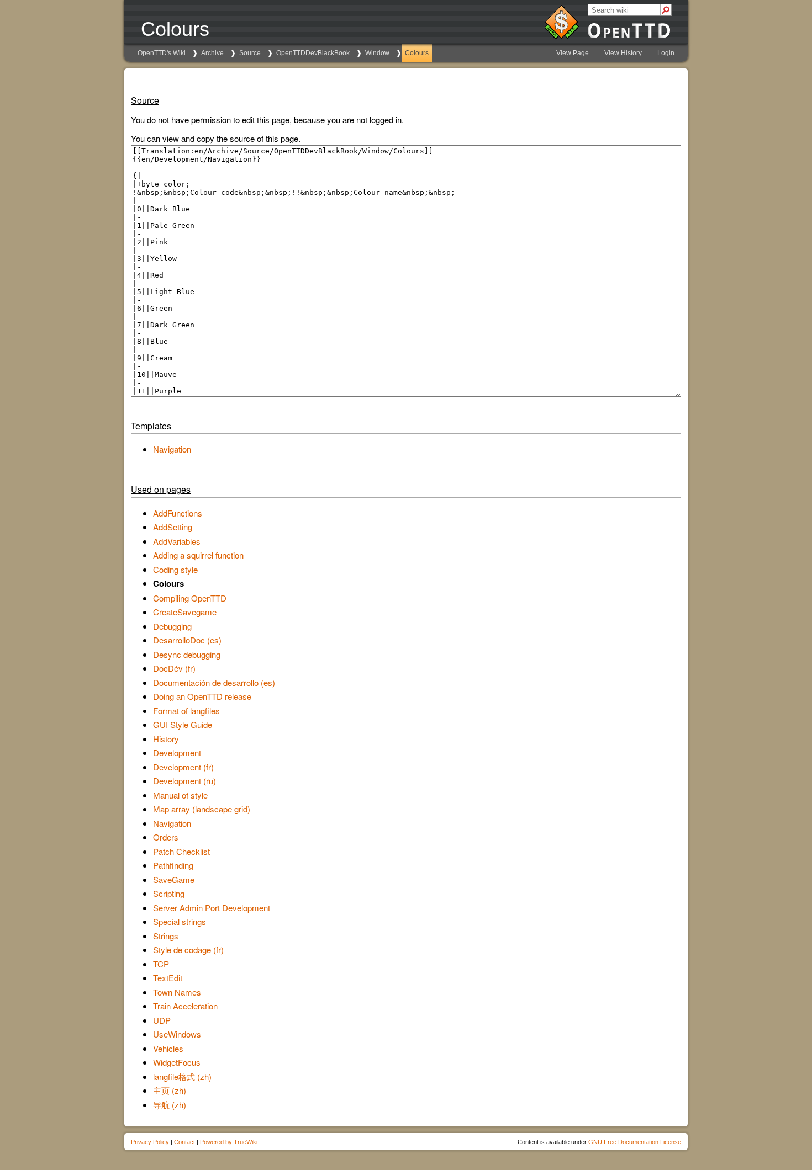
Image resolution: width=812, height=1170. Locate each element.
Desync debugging (186, 654)
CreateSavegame (185, 612)
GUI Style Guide (182, 724)
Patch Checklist (181, 851)
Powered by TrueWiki (228, 1142)
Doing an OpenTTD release (202, 696)
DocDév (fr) (174, 668)
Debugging (172, 626)
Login (665, 53)
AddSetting (172, 527)
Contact (184, 1142)
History (166, 738)
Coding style (175, 569)
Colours (417, 53)
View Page (572, 53)
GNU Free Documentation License (634, 1142)
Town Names (177, 992)
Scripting (168, 893)
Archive (212, 53)
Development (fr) (183, 767)
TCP (161, 964)
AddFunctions (177, 513)
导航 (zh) (169, 1104)
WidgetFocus (177, 1062)
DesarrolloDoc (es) (187, 640)
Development (177, 752)
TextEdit (167, 977)
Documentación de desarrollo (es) (214, 682)
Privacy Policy (150, 1142)
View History (623, 53)
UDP (162, 1020)
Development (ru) (184, 780)
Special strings (179, 921)
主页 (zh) (169, 1090)
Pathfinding (173, 865)
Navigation (172, 449)
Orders (165, 837)
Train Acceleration (185, 1006)
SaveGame (173, 879)
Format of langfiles (186, 710)
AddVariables (177, 541)
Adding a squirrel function (198, 555)
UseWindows (177, 1034)
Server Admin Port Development (211, 907)
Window (377, 53)
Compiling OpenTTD (189, 598)
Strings (165, 936)
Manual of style (180, 795)
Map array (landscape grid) (201, 809)
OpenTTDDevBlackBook (313, 53)
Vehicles (168, 1048)
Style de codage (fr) (188, 949)
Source (250, 53)
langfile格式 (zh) (182, 1076)
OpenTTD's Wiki (162, 53)
